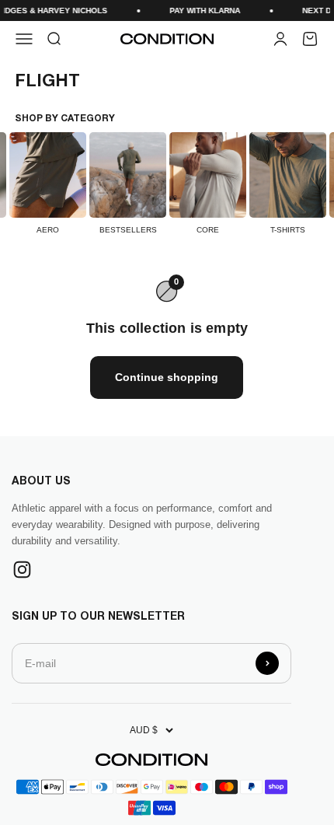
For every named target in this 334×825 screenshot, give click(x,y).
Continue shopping (166, 377)
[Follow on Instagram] (22, 569)
